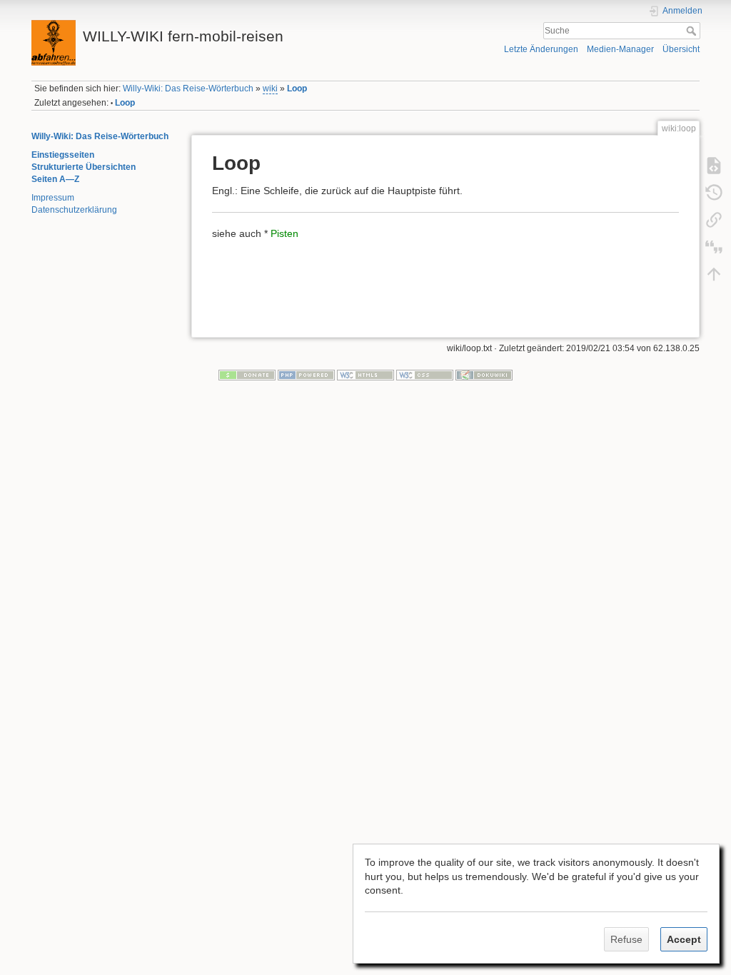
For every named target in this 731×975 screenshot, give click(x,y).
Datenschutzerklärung (74, 210)
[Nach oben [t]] (713, 273)
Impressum (52, 198)
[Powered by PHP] (306, 374)
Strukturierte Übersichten (83, 167)
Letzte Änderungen (541, 49)
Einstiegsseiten (62, 155)
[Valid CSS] (424, 374)
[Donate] (247, 374)
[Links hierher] (713, 219)
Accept (684, 939)
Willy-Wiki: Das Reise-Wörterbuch (188, 89)
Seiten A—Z (55, 179)
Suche (693, 31)
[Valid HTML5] (365, 374)
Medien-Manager (620, 49)
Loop (297, 89)
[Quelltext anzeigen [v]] (713, 164)
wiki (270, 89)
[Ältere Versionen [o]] (713, 192)
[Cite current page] (713, 246)
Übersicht (681, 49)
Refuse (626, 939)
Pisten (284, 233)
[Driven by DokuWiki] (484, 374)
